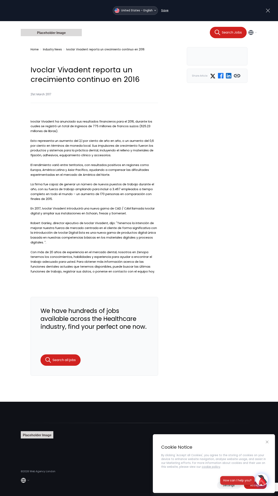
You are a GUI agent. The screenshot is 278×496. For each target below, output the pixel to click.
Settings (229, 485)
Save (165, 10)
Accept (255, 485)
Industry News (52, 49)
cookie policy (211, 467)
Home (35, 49)
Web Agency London (42, 471)
